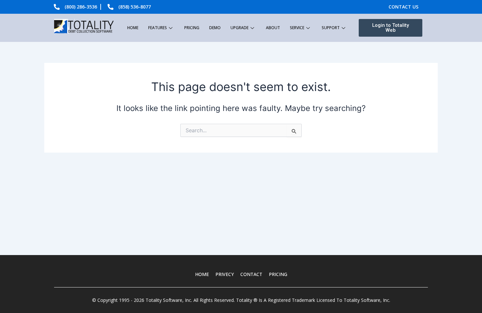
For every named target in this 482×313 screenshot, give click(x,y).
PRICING (278, 274)
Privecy (224, 274)
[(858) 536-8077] (110, 7)
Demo (215, 27)
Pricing (191, 27)
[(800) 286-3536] (57, 7)
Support (331, 27)
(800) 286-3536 (81, 7)
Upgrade (240, 27)
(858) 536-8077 (134, 7)
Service (297, 27)
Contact (251, 274)
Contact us (403, 7)
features (157, 27)
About (273, 27)
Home (132, 27)
